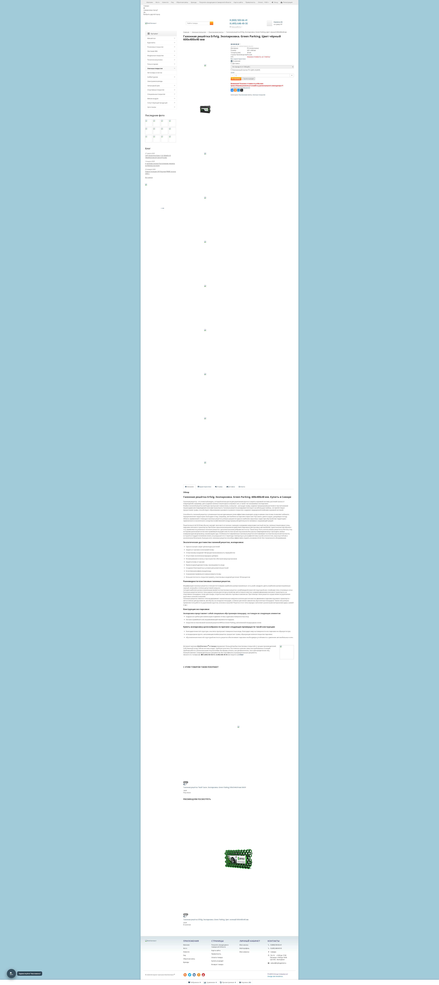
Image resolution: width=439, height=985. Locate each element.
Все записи (149, 178)
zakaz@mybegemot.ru (278, 963)
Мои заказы (244, 945)
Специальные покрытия (156, 94)
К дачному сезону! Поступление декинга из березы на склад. (160, 164)
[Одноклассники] (235, 90)
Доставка (236, 63)
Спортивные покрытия (155, 90)
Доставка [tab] (231, 487)
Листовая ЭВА (152, 51)
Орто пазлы (151, 107)
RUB (266, 2)
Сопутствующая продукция (157, 103)
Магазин (150, 2)
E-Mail (241, 655)
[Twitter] (189, 975)
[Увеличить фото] (184, 784)
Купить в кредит (217, 961)
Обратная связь (182, 2)
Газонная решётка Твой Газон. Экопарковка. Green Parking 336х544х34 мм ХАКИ (214, 787)
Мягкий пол (151, 38)
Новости (165, 2)
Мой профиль (244, 948)
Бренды (194, 2)
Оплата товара (217, 957)
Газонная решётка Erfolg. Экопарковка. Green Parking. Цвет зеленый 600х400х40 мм (215, 919)
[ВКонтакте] (232, 90)
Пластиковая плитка (245, 95)
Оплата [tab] (242, 487)
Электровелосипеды (155, 81)
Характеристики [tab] (205, 487)
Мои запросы (244, 952)
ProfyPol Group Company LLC (278, 974)
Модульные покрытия (155, 55)
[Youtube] (203, 975)
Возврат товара (217, 964)
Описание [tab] (190, 487)
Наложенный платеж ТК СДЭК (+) (246, 70)
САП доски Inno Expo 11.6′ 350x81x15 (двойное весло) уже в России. (158, 156)
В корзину (236, 79)
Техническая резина (154, 60)
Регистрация (287, 2)
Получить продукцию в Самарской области (215, 2)
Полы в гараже (152, 64)
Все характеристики (238, 59)
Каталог (154, 33)
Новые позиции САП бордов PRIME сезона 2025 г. (160, 172)
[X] (241, 90)
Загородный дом (153, 86)
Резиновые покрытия (155, 47)
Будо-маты (151, 43)
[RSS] (185, 975)
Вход (276, 2)
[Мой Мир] (238, 90)
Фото (157, 2)
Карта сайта (238, 2)
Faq (172, 2)
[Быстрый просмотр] (186, 784)
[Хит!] (205, 65)
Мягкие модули (152, 98)
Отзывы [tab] (219, 487)
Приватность (250, 2)
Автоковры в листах (154, 73)
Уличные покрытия (259, 95)
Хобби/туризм (152, 77)
